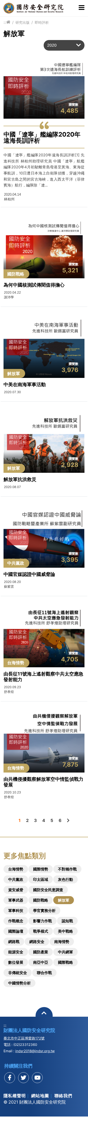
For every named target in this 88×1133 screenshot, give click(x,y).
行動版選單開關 (81, 8)
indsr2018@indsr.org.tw (35, 1051)
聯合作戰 (44, 972)
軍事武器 (15, 900)
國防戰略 (40, 900)
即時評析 (42, 22)
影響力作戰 (42, 921)
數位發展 (15, 962)
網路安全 (36, 941)
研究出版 (22, 22)
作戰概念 (15, 921)
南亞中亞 (40, 962)
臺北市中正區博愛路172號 (24, 1038)
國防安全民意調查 (48, 889)
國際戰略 (65, 962)
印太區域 (40, 879)
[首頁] (8, 22)
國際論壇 (15, 931)
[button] (64, 45)
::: (5, 22)
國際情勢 (40, 869)
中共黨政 (15, 879)
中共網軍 (65, 952)
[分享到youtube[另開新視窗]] (37, 1077)
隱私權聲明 (15, 1095)
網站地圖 (40, 1095)
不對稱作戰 (67, 869)
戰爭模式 (40, 931)
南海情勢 (61, 941)
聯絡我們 (63, 1095)
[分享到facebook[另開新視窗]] (9, 1077)
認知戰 (67, 921)
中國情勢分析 (19, 983)
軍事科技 (15, 910)
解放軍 (63, 900)
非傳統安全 (17, 972)
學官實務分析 (44, 910)
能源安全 (15, 952)
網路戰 (13, 941)
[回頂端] (44, 1015)
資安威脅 (15, 889)
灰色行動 (65, 879)
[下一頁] (68, 820)
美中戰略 (65, 931)
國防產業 (40, 952)
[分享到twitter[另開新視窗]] (23, 1077)
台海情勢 (15, 869)
